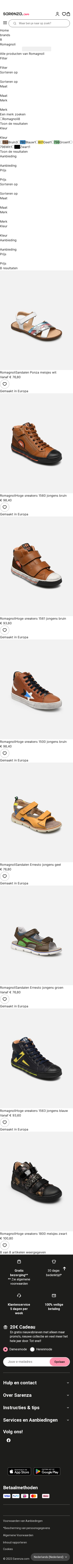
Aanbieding (8, 156)
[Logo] (16, 14)
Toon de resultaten (14, 123)
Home (4, 30)
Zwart (24, 147)
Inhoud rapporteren (15, 1542)
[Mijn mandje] (69, 14)
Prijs (3, 170)
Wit (8, 147)
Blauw (30, 142)
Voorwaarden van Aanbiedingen (23, 1520)
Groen (64, 142)
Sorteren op (9, 72)
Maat (3, 86)
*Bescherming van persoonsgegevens (26, 1528)
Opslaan (59, 1361)
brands (5, 35)
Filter (3, 58)
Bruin (12, 142)
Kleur (3, 128)
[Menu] (5, 23)
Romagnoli (10, 119)
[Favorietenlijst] (64, 14)
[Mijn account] (58, 14)
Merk (3, 100)
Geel (46, 142)
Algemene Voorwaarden (18, 1535)
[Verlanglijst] (4, 384)
